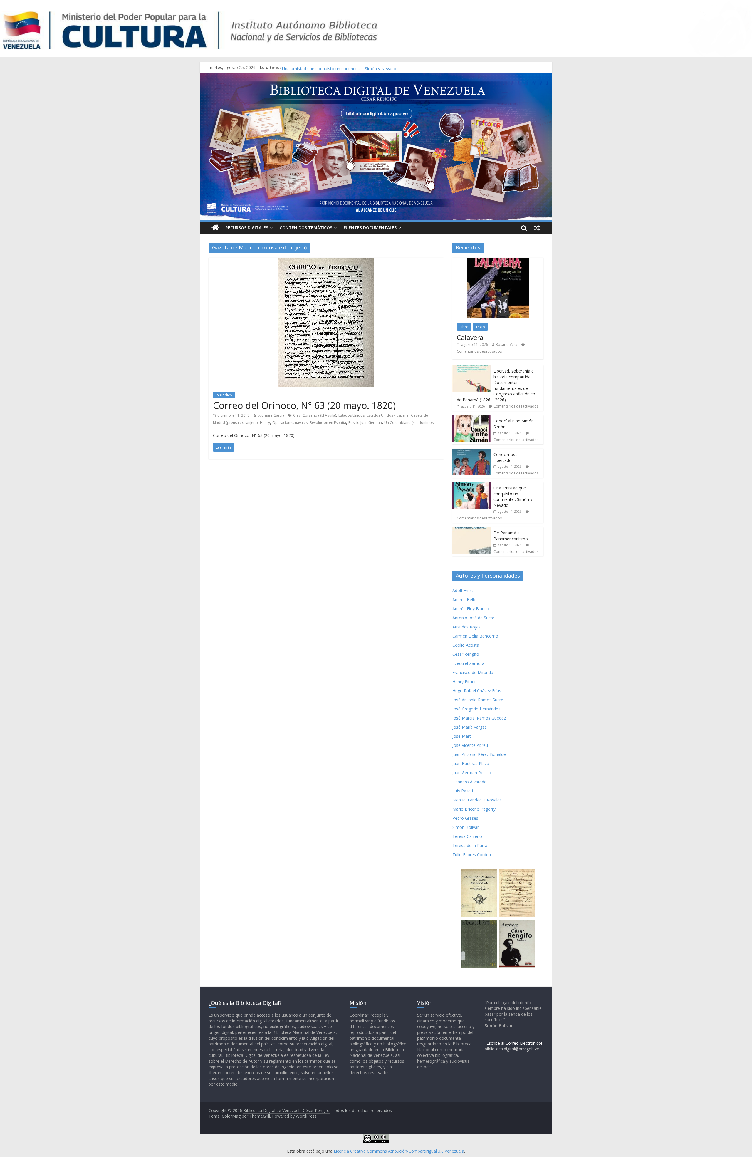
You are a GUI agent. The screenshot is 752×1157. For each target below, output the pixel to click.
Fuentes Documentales (370, 227)
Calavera (470, 337)
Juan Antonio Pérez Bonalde (479, 754)
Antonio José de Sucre (473, 618)
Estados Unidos (351, 415)
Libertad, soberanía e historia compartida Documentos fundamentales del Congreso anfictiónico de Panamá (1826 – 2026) (496, 385)
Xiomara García (271, 415)
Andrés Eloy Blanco (470, 608)
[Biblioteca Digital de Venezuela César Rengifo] (376, 77)
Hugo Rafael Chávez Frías (476, 690)
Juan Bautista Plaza (470, 763)
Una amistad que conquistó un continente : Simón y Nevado (513, 496)
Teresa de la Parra (469, 845)
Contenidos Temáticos (306, 227)
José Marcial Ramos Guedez (479, 718)
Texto (480, 326)
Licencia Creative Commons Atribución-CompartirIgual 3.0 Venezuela (399, 1151)
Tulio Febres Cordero (472, 854)
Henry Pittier (464, 681)
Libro (464, 326)
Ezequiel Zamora (468, 663)
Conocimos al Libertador (305, 67)
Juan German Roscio (471, 772)
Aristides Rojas (466, 627)
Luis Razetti (463, 791)
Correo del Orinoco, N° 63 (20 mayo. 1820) (304, 405)
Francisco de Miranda (472, 672)
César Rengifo (465, 654)
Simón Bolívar (465, 827)
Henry (265, 422)
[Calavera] (498, 261)
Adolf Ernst (462, 590)
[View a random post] (537, 228)
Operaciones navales (290, 422)
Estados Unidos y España (388, 415)
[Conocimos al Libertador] (471, 452)
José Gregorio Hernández (476, 709)
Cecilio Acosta (465, 645)
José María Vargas (469, 727)
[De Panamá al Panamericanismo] (471, 530)
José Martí (462, 736)
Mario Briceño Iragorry (474, 809)
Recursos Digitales (246, 227)
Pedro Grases (465, 818)
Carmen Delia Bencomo (475, 636)
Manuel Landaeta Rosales (477, 800)
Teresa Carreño (467, 836)
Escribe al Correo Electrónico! (514, 1043)
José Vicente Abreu (470, 745)
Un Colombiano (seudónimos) (409, 422)
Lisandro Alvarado (469, 781)
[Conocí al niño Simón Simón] (471, 418)
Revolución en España (328, 422)
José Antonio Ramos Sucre (477, 699)
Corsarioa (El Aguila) (319, 415)
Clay (296, 415)
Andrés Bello (464, 599)
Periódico (224, 395)
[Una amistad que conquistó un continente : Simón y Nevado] (471, 485)
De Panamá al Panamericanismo (511, 535)
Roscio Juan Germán (365, 422)
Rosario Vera (506, 344)
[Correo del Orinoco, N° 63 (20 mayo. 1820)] (326, 261)
